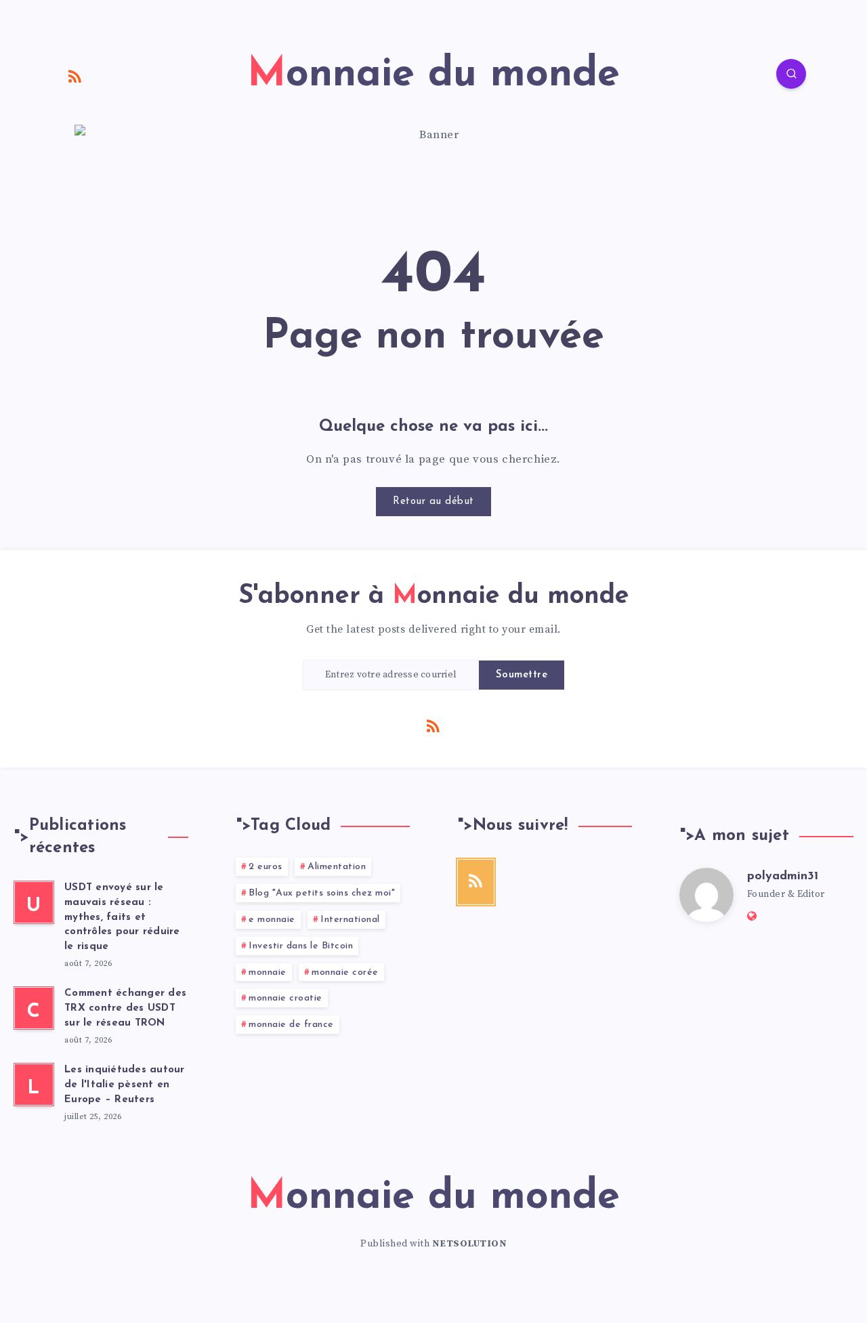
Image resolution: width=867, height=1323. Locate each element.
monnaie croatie (285, 998)
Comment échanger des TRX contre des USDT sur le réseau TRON (125, 1008)
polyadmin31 (782, 876)
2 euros (265, 867)
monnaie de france (291, 1025)
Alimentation (337, 867)
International (350, 920)
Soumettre (522, 675)
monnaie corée (345, 972)
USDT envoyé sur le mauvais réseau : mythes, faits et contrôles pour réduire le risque (122, 917)
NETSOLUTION (469, 1244)
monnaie (268, 972)
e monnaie (272, 920)
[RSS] (75, 76)
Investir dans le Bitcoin (301, 946)
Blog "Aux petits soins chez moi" (322, 893)
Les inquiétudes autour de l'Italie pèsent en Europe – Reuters (124, 1085)
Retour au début (433, 502)
